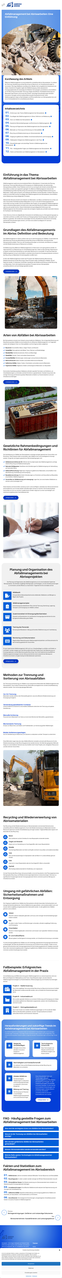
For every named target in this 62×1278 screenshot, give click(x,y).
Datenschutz (28, 1276)
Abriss (34, 1246)
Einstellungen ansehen (31, 1272)
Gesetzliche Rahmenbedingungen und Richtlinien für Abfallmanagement (29, 123)
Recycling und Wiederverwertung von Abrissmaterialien (25, 133)
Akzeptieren (31, 1263)
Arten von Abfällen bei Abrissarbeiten (20, 119)
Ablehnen (31, 1268)
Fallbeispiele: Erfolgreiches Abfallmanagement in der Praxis (26, 140)
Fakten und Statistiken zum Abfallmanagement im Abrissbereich (27, 152)
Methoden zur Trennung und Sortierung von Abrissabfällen (26, 130)
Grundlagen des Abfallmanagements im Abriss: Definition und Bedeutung (30, 116)
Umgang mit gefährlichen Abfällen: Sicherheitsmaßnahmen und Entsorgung (30, 136)
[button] (59, 1250)
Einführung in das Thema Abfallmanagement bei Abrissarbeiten (27, 113)
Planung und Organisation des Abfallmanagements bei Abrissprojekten (29, 126)
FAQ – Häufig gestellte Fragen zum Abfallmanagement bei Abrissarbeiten (29, 148)
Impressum (34, 1276)
